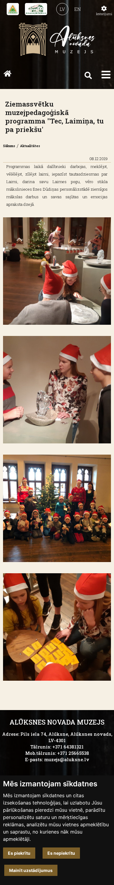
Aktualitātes (30, 146)
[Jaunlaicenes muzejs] (36, 9)
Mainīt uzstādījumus (31, 870)
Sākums (9, 146)
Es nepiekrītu (61, 853)
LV (62, 9)
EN (77, 9)
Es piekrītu (19, 853)
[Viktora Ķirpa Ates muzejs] (13, 9)
